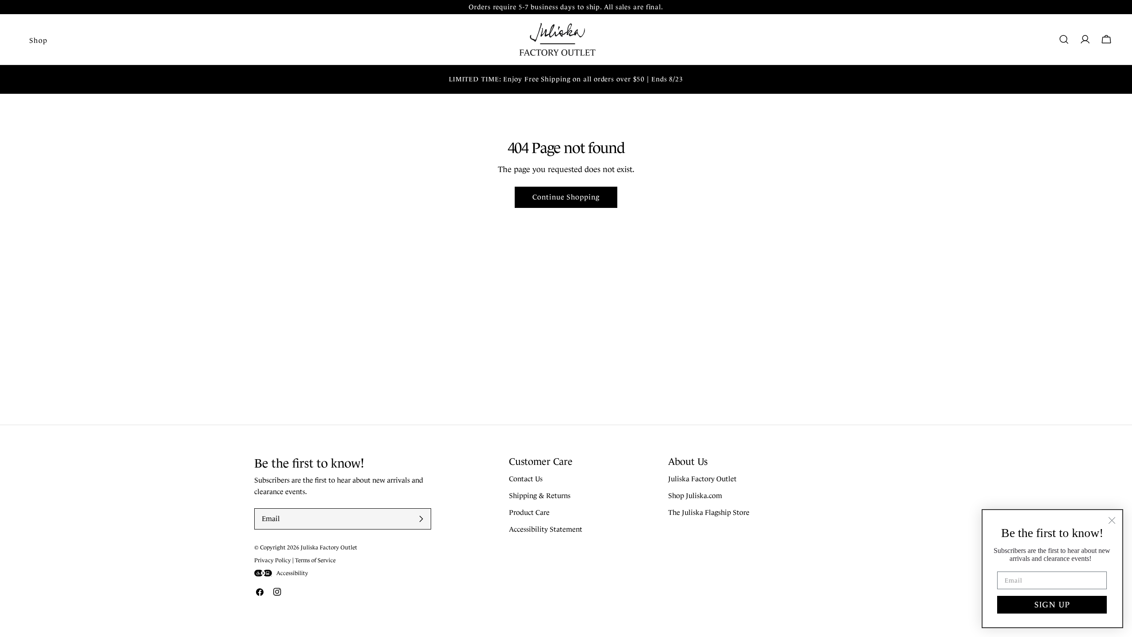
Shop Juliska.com (695, 495)
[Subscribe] (421, 519)
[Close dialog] (1112, 520)
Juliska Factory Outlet (702, 479)
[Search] (1064, 39)
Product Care (529, 512)
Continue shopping (565, 197)
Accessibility (292, 573)
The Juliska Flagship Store (709, 512)
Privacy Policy (272, 560)
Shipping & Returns (539, 495)
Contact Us (526, 479)
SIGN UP (1052, 604)
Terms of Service (315, 560)
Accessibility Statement (545, 529)
